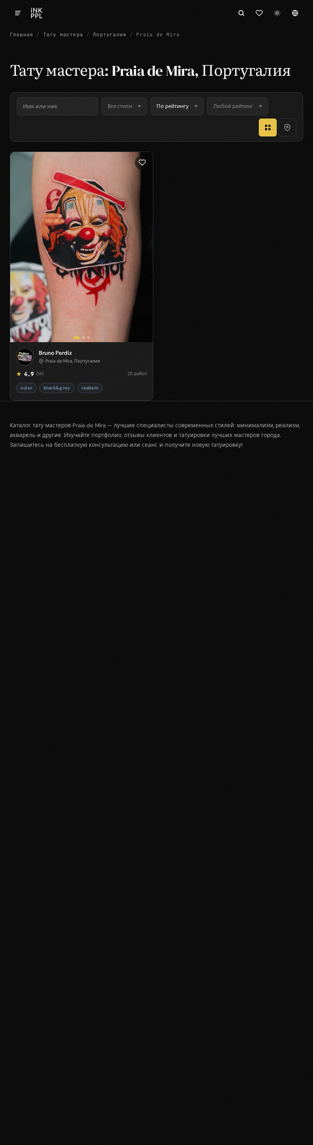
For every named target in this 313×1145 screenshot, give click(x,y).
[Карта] (287, 127)
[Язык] (295, 13)
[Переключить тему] (277, 13)
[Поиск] (241, 13)
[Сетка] (268, 127)
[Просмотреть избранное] (259, 13)
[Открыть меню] (18, 13)
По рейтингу (172, 106)
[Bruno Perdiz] (81, 247)
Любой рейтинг (233, 106)
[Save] (142, 162)
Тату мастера (63, 34)
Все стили (120, 106)
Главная (21, 34)
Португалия (109, 34)
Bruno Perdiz (55, 352)
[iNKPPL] (36, 13)
